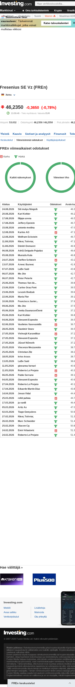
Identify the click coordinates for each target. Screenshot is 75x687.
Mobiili (7, 608)
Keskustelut (7, 140)
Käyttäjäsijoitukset (56, 140)
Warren (49, 16)
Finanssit (60, 133)
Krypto (58, 10)
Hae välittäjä (10, 567)
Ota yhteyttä (40, 616)
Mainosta (39, 612)
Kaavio (17, 133)
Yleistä (4, 133)
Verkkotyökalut (11, 616)
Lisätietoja (39, 608)
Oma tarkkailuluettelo (37, 10)
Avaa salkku (10, 612)
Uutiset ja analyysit (37, 133)
